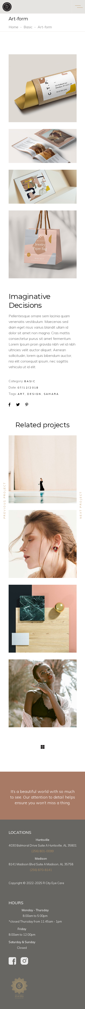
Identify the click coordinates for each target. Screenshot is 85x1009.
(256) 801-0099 (42, 851)
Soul (42, 471)
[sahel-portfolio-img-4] (43, 244)
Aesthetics (42, 546)
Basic (28, 27)
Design (34, 394)
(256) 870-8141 (41, 870)
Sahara (51, 394)
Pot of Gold (42, 621)
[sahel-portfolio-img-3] (43, 88)
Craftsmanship (42, 695)
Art (21, 394)
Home (13, 27)
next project (80, 505)
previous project (4, 500)
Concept (35, 463)
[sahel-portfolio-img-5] (43, 187)
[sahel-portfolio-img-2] (43, 146)
